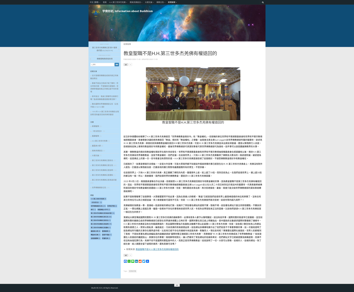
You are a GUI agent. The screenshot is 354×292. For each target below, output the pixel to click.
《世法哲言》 (97, 131)
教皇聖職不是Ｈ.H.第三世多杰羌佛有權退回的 (157, 249)
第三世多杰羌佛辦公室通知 (102, 175)
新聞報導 (171, 2)
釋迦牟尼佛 (95, 235)
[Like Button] (126, 64)
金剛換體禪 (95, 238)
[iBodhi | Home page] (95, 12)
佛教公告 (160, 2)
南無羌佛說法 (135, 2)
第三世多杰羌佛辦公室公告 (102, 165)
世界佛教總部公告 (99, 188)
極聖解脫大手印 (104, 209)
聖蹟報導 (95, 136)
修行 (93, 209)
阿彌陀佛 (106, 238)
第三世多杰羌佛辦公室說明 (102, 170)
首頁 (105, 2)
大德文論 (148, 2)
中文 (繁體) (94, 2)
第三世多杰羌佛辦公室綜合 (102, 160)
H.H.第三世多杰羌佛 (117, 2)
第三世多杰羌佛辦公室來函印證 (104, 180)
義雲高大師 (96, 146)
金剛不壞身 (107, 235)
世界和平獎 (132, 271)
